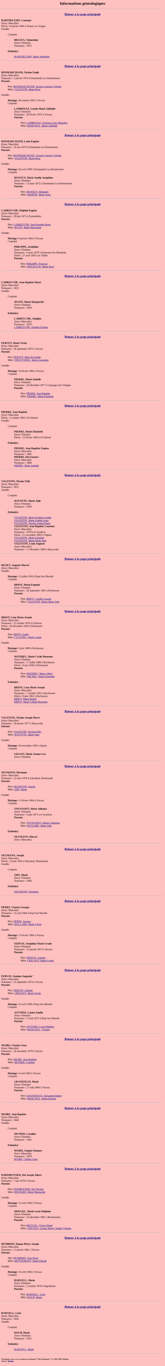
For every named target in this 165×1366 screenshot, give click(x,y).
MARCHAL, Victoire (38, 1029)
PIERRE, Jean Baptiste (38, 393)
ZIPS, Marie (20, 789)
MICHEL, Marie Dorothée (41, 676)
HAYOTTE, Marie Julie (26, 734)
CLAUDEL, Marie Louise (28, 637)
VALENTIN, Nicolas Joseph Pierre (32, 523)
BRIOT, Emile (21, 634)
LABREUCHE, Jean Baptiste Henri (32, 224)
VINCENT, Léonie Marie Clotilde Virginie (49, 1228)
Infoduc (11, 1361)
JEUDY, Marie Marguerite (27, 227)
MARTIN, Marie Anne (39, 194)
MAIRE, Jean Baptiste (25, 1059)
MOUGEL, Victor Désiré (39, 1225)
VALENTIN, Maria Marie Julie (30, 540)
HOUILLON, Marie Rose (40, 266)
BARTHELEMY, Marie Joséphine (32, 56)
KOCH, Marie (34, 1297)
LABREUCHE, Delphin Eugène (31, 327)
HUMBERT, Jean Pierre (26, 1258)
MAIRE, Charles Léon (26, 1159)
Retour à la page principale (83, 14)
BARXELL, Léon (35, 1294)
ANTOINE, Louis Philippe (40, 1026)
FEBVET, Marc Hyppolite (27, 357)
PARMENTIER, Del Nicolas (29, 1189)
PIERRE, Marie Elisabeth (40, 396)
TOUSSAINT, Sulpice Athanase (43, 823)
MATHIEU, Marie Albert (39, 673)
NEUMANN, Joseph (24, 786)
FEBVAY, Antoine (36, 957)
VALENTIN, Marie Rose (27, 89)
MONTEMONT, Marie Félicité (30, 1261)
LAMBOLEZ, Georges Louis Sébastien (46, 122)
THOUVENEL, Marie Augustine (31, 360)
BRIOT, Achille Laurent (38, 599)
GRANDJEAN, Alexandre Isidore (44, 1095)
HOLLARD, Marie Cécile (27, 924)
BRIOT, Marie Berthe (25, 699)
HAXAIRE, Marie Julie (39, 825)
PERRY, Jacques (22, 921)
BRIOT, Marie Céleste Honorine (31, 702)
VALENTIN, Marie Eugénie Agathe (32, 517)
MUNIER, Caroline (24, 1062)
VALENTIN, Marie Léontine (29, 537)
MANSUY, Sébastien (37, 191)
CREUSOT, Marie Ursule (40, 960)
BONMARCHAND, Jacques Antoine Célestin (37, 86)
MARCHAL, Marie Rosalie (41, 1098)
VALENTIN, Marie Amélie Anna (31, 520)
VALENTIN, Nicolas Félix (27, 731)
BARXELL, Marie (24, 1349)
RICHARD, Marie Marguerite (29, 1192)
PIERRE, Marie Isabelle (26, 465)
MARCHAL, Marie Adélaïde (42, 125)
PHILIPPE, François (37, 263)
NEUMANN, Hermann (26, 891)
